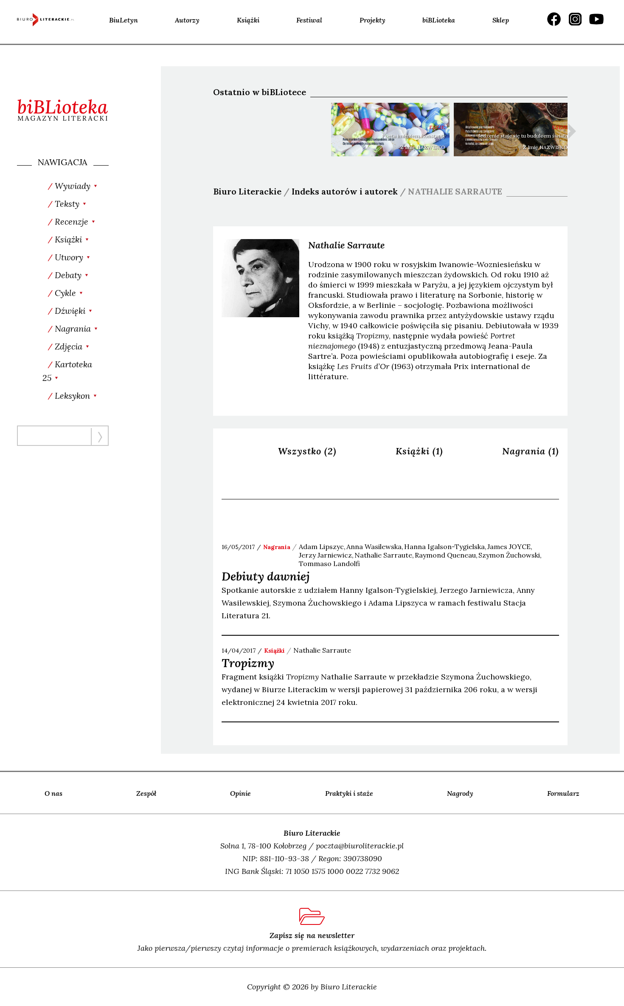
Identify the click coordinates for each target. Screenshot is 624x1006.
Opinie (240, 793)
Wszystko (307, 451)
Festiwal (309, 20)
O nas (53, 793)
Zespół (146, 793)
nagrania (276, 547)
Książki (248, 20)
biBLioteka (438, 20)
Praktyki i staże (349, 793)
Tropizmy (248, 663)
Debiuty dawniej (266, 576)
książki (274, 650)
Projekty (372, 20)
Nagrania (530, 451)
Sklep (500, 20)
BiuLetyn (123, 20)
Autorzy (187, 20)
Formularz (563, 793)
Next (572, 131)
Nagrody (460, 793)
